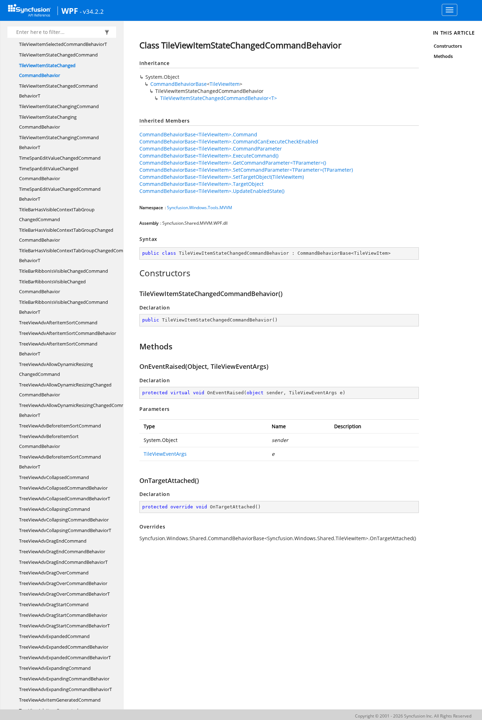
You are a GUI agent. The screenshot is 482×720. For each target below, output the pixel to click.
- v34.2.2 (92, 11)
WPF (69, 10)
